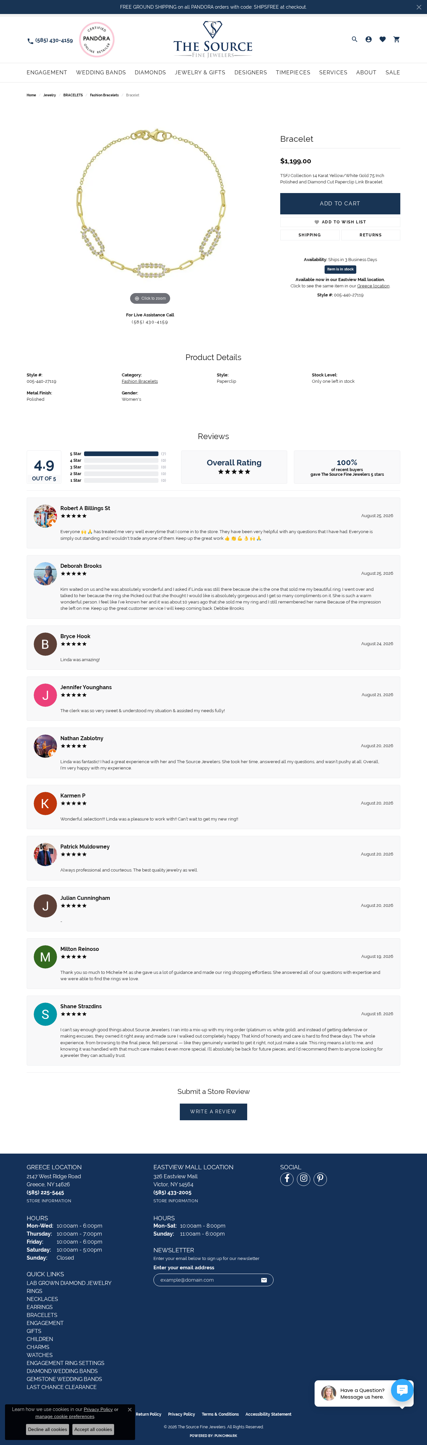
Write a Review (213, 1111)
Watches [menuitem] (40, 1355)
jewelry (49, 95)
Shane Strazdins (81, 1006)
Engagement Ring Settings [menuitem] (65, 1363)
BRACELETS (73, 95)
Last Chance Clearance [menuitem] (62, 1387)
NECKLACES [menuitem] (42, 1299)
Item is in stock (340, 269)
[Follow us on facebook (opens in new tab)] (287, 1179)
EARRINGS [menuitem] (40, 1307)
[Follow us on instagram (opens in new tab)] (303, 1179)
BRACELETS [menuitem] (42, 1315)
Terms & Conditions (220, 1414)
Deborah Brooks (81, 566)
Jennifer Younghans (86, 687)
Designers (251, 72)
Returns (371, 235)
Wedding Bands (101, 72)
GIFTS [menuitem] (34, 1331)
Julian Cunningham (85, 898)
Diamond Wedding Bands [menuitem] (62, 1371)
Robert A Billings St (85, 508)
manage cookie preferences (64, 1416)
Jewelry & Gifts (200, 72)
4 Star (75, 460)
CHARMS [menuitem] (38, 1347)
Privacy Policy (181, 1414)
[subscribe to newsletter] (264, 1280)
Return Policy (148, 1414)
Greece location (373, 285)
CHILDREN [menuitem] (40, 1339)
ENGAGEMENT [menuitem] (45, 1323)
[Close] (419, 7)
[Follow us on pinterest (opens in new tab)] (320, 1179)
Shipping (310, 235)
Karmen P (72, 796)
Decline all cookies (47, 1429)
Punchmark (226, 1436)
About (366, 72)
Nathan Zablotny (81, 738)
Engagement (47, 72)
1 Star (75, 480)
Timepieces (293, 72)
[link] (50, 39)
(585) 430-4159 (150, 321)
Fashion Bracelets (104, 95)
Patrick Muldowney (85, 847)
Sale (393, 72)
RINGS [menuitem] (34, 1291)
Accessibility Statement (269, 1414)
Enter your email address (183, 1267)
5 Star (75, 453)
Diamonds (150, 72)
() (163, 453)
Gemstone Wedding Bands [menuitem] (64, 1379)
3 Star (75, 467)
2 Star (75, 473)
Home (31, 95)
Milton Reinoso (79, 949)
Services (333, 72)
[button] (354, 40)
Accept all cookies (93, 1429)
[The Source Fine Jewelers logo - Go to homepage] (213, 39)
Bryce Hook (75, 636)
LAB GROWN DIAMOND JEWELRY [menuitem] (69, 1283)
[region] (150, 206)
